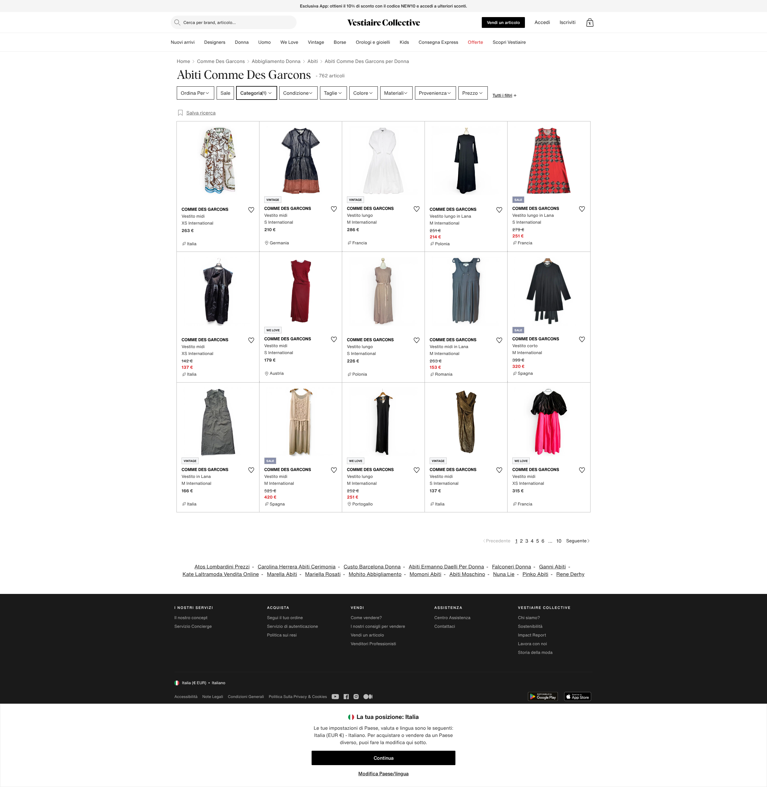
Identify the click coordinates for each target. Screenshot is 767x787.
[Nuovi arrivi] (199, 42)
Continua (384, 758)
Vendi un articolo (503, 22)
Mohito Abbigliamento (375, 574)
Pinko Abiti (535, 574)
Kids (404, 42)
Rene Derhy (570, 574)
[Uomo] (275, 42)
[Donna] (253, 42)
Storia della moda (535, 652)
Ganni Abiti (552, 567)
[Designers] (230, 42)
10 (558, 540)
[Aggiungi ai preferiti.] (251, 209)
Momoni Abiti (425, 574)
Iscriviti (568, 22)
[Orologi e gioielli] (394, 42)
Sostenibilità (530, 626)
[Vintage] (329, 42)
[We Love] (303, 42)
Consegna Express (438, 42)
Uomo (264, 42)
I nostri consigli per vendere (378, 626)
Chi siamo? (529, 618)
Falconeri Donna (511, 567)
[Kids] (413, 42)
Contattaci (444, 626)
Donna (242, 42)
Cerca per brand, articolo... (209, 22)
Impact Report (532, 635)
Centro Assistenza (452, 618)
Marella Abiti (282, 574)
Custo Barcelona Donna (372, 567)
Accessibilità (185, 696)
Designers (214, 42)
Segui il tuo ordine (285, 618)
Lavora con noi (532, 644)
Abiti (312, 61)
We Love (289, 42)
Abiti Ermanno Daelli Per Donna (446, 567)
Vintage (316, 42)
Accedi (542, 22)
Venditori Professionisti (373, 644)
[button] (590, 22)
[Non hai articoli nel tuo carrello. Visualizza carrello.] (590, 22)
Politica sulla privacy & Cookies (298, 696)
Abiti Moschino (467, 574)
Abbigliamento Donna (276, 61)
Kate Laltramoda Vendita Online (220, 574)
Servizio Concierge (193, 626)
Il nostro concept (191, 618)
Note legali (212, 696)
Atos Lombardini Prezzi (222, 567)
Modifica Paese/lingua (383, 773)
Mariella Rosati (323, 574)
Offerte (475, 42)
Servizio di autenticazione (292, 626)
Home (183, 61)
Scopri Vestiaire (509, 42)
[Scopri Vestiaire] (530, 42)
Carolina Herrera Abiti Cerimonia (297, 567)
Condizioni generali (246, 696)
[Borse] (350, 42)
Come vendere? (366, 618)
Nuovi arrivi (182, 42)
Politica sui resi (282, 635)
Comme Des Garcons (221, 61)
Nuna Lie (503, 574)
